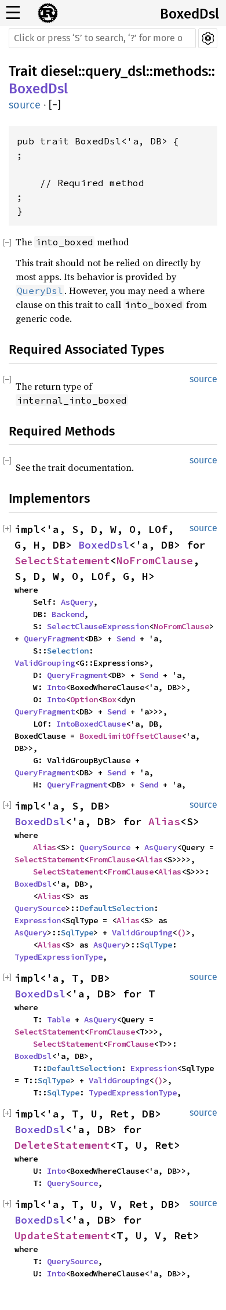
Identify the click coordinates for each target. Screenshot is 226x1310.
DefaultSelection (116, 908)
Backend (68, 614)
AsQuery (77, 602)
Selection (68, 650)
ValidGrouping (44, 663)
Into (56, 687)
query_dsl (115, 71)
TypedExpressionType (58, 957)
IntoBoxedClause (91, 723)
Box (109, 699)
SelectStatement (62, 560)
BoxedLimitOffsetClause (130, 736)
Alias (164, 821)
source (25, 105)
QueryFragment (54, 638)
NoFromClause (154, 560)
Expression (37, 920)
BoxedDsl (189, 14)
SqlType (77, 932)
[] (55, 105)
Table (58, 1019)
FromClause (112, 859)
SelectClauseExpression (98, 626)
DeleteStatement (62, 1145)
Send (125, 638)
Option (84, 699)
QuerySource (104, 847)
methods (180, 71)
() (181, 932)
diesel (59, 71)
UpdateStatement (62, 1235)
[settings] (207, 38)
